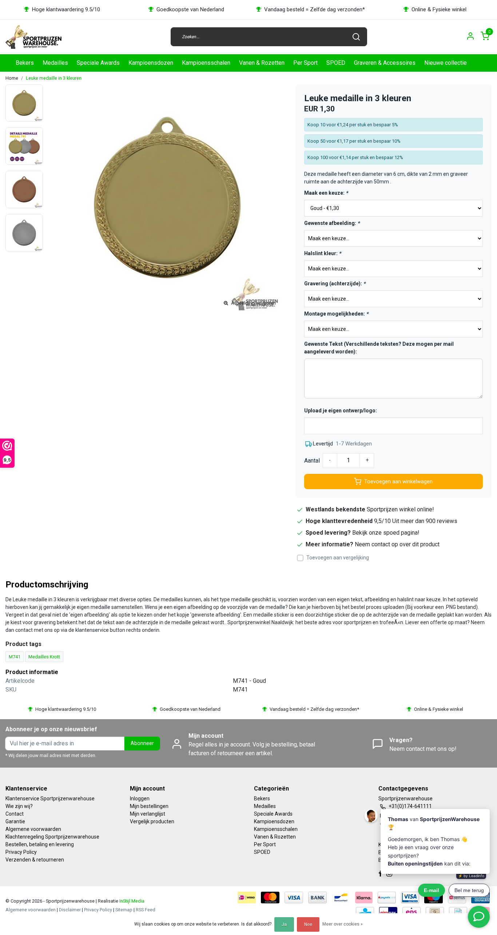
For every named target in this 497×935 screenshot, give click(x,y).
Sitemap (123, 909)
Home (11, 78)
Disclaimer (70, 909)
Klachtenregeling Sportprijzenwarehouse (52, 837)
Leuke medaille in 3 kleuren (53, 78)
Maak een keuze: (326, 193)
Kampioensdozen (150, 62)
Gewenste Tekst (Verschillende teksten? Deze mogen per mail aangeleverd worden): (379, 347)
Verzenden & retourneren (34, 860)
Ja (284, 924)
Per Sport (305, 62)
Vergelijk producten (152, 821)
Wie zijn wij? (19, 806)
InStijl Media (131, 901)
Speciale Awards (98, 62)
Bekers (25, 62)
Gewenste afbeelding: (331, 223)
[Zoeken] (356, 36)
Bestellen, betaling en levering (39, 844)
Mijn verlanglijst (147, 814)
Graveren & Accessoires (385, 62)
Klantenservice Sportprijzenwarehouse (50, 798)
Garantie (15, 821)
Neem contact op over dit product (397, 544)
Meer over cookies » (342, 924)
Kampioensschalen (206, 62)
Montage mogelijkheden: (336, 314)
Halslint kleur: (322, 253)
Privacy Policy (21, 852)
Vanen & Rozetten (262, 62)
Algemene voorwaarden (33, 829)
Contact (14, 814)
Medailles (55, 62)
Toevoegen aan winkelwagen (398, 482)
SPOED (335, 62)
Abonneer (142, 743)
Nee (308, 924)
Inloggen (140, 798)
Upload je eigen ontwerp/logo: (340, 410)
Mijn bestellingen (149, 806)
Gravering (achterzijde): (334, 283)
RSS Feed (145, 909)
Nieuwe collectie (445, 62)
